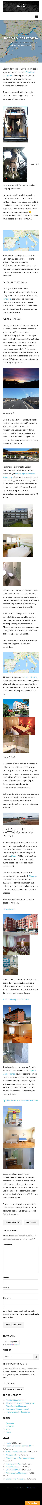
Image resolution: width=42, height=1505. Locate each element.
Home (8, 1432)
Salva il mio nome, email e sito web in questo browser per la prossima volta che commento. (21, 1314)
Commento (7, 1244)
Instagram (10, 1426)
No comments (26, 45)
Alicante (32, 876)
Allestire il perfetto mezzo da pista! (20, 1403)
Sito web (7, 1298)
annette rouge (28, 42)
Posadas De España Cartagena (16, 999)
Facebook (10, 1423)
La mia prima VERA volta (15, 1479)
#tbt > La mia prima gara (16, 1451)
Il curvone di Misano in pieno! (17, 1409)
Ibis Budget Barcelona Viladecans (19, 475)
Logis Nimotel (31, 677)
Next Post (31, 1222)
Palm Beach (31, 1488)
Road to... (12, 45)
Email (6, 1288)
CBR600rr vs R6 (12, 1466)
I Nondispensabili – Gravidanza (18, 1412)
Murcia (14, 856)
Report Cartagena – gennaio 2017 (19, 1446)
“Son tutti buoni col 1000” (16, 1400)
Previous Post (13, 1222)
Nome (6, 1277)
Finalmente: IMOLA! (13, 1464)
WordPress (19, 1488)
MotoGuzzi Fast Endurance (17, 1406)
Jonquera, (7, 299)
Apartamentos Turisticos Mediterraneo (20, 1101)
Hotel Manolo (9, 909)
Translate (17, 1344)
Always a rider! (12, 1455)
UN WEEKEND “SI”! (13, 1470)
